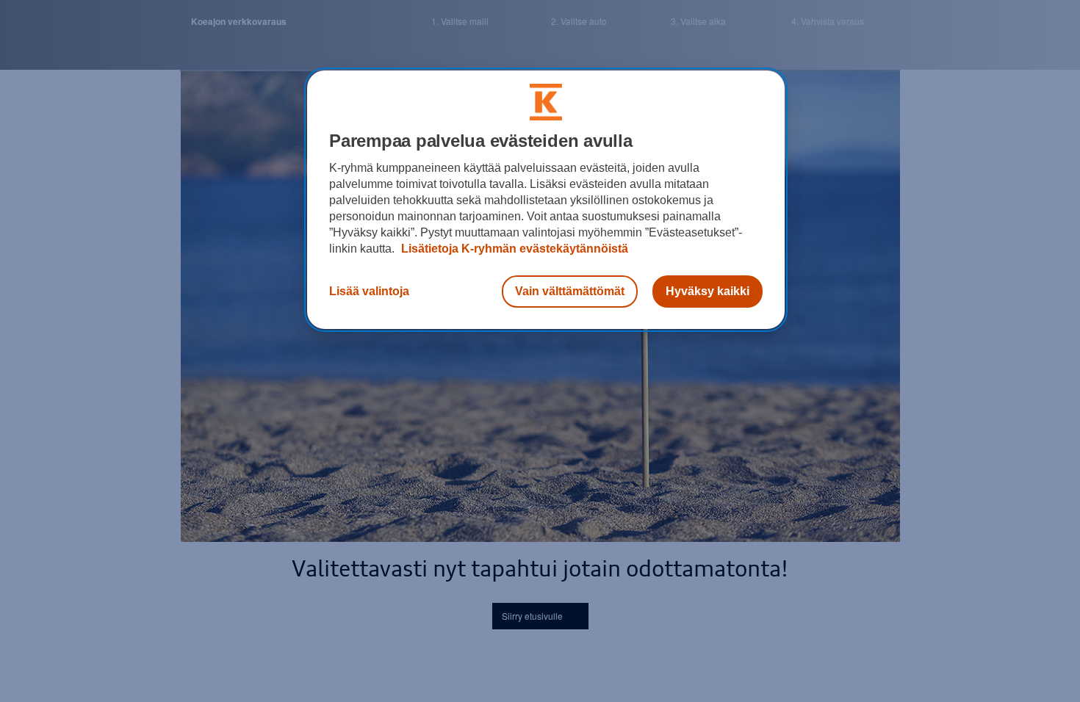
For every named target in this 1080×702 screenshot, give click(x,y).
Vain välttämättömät (569, 291)
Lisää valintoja (369, 291)
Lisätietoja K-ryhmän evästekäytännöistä (513, 248)
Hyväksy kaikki (707, 291)
